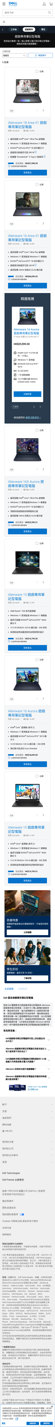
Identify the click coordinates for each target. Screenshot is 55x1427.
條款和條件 (8, 1201)
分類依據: (6, 51)
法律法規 (6, 1227)
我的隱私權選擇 (10, 1214)
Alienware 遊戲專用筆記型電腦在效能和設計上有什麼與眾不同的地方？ (26, 1050)
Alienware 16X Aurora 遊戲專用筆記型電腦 (26, 484)
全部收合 (22, 989)
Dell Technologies (11, 1173)
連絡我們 (6, 1118)
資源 (4, 1162)
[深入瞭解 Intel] (17, 1087)
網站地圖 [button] (6, 1124)
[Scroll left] (2, 30)
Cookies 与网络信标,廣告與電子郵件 (20, 1221)
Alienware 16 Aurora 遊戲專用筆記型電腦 (26, 331)
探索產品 (27, 172)
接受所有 (46, 1423)
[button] (44, 4)
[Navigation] (4, 4)
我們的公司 (8, 1148)
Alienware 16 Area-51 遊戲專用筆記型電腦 (27, 238)
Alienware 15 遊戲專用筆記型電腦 (26, 597)
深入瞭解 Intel (33, 1089)
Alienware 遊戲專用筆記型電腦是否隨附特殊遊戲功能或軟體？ (26, 1077)
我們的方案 (8, 1142)
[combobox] (27, 12)
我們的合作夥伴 (10, 1155)
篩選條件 (42, 55)
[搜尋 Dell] (49, 12)
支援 (4, 1111)
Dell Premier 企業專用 (13, 1179)
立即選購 (27, 932)
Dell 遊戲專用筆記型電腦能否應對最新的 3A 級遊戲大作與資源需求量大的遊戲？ (26, 1060)
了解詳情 (27, 978)
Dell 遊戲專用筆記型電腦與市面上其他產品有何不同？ (25, 1039)
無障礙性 (6, 1234)
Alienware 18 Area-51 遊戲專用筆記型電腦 (27, 125)
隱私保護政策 (9, 1207)
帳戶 (4, 1104)
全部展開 (9, 989)
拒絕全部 (33, 1423)
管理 (3, 1423)
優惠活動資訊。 (33, 417)
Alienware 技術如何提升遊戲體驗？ (21, 1069)
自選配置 (27, 394)
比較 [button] (42, 71)
